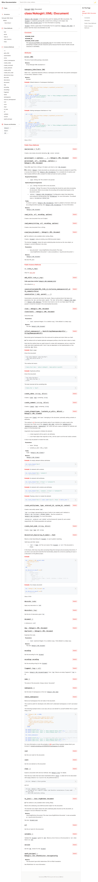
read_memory (7, 39)
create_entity (7, 70)
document (6, 82)
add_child (6, 53)
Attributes (28, 53)
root (5, 102)
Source (74, 149)
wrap (5, 41)
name (5, 94)
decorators (7, 80)
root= (5, 104)
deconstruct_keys (8, 75)
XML (32, 9)
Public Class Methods (32, 145)
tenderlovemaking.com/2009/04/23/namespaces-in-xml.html (47, 746)
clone (5, 58)
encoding (6, 87)
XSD (5, 133)
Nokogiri (6, 128)
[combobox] (34, 2)
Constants (28, 32)
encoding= (7, 89)
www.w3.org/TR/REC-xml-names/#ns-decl (40, 42)
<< (4, 50)
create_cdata (7, 63)
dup (5, 85)
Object (5, 20)
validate (6, 114)
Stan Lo (61, 876)
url (4, 111)
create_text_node (8, 72)
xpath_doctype (8, 119)
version (6, 116)
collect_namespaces (9, 60)
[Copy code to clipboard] (75, 86)
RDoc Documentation (9, 2)
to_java (6, 109)
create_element (8, 67)
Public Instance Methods (33, 265)
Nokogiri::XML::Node (7, 18)
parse (5, 34)
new (5, 32)
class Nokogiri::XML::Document (89, 13)
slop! (5, 107)
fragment (6, 92)
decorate (6, 77)
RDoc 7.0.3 (47, 876)
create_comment (8, 65)
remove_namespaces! (10, 99)
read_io (6, 36)
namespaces (7, 97)
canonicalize (7, 55)
